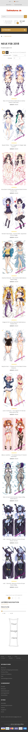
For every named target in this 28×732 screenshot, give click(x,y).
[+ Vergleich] (23, 105)
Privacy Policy (4, 672)
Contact (3, 658)
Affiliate (10, 658)
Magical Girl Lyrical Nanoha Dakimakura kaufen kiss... (13, 323)
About (9, 656)
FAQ (2, 676)
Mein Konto (8, 4)
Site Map (18, 658)
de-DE (16, 1)
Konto (2, 712)
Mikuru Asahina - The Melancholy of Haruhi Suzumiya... (14, 455)
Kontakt (3, 686)
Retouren (3, 688)
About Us (3, 667)
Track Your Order (18, 4)
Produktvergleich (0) (6, 48)
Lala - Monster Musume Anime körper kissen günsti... (14, 540)
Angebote (3, 709)
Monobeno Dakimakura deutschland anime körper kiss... (14, 190)
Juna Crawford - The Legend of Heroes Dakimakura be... (14, 411)
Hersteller (3, 703)
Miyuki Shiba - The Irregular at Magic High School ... (14, 145)
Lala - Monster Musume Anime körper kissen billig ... (14, 584)
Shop (16, 656)
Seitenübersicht (5, 691)
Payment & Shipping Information (9, 670)
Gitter (3, 52)
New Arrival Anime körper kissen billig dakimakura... (14, 497)
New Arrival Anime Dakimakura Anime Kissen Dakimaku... (14, 101)
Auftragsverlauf (5, 693)
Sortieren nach (7, 55)
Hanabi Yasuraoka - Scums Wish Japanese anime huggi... (14, 234)
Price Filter (5, 607)
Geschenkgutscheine (6, 678)
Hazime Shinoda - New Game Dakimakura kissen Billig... (14, 278)
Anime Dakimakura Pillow (17, 724)
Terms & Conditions (6, 674)
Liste (7, 52)
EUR (10, 1)
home (2, 656)
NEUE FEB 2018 (7, 36)
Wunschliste (4, 695)
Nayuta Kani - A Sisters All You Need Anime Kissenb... (14, 367)
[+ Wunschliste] (21, 105)
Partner (3, 707)
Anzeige (10, 58)
